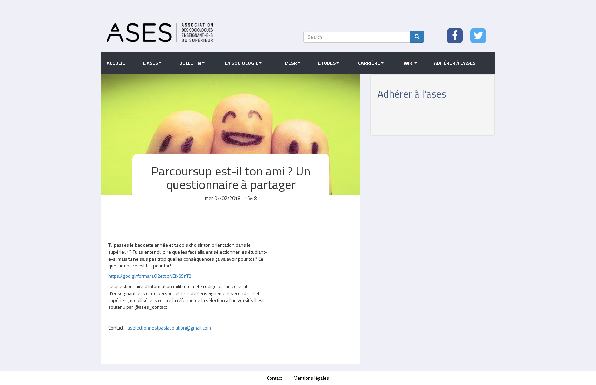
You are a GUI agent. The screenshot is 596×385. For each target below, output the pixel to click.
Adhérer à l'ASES (454, 63)
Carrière (369, 63)
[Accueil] (160, 32)
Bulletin (190, 63)
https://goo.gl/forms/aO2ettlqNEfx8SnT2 (149, 276)
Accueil (116, 63)
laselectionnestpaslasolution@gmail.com (169, 327)
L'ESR (291, 63)
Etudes (327, 63)
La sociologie (241, 63)
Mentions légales (311, 378)
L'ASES (150, 63)
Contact (274, 378)
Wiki (409, 63)
